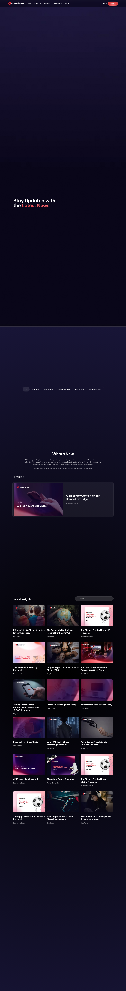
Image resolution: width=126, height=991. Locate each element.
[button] (37, 3)
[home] (16, 3)
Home (29, 3)
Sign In (105, 3)
